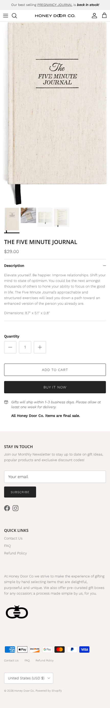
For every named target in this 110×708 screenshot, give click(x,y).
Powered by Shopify (49, 690)
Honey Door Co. (24, 690)
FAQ (7, 546)
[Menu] (5, 15)
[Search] (17, 15)
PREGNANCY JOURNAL (54, 5)
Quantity (11, 336)
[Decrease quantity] (10, 347)
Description (14, 265)
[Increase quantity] (40, 347)
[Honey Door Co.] (55, 15)
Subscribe (20, 492)
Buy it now (55, 387)
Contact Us (13, 538)
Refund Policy (15, 553)
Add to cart (55, 370)
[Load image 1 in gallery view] (55, 113)
